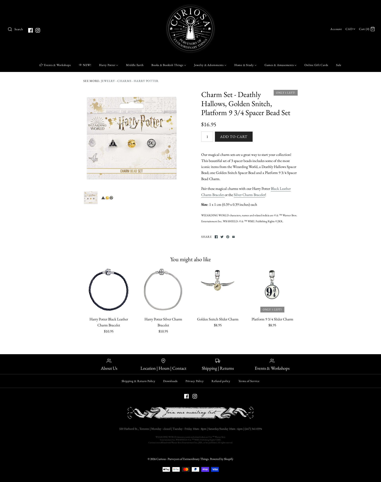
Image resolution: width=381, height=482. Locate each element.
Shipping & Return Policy (138, 381)
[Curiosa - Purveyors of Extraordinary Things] (190, 6)
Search (18, 29)
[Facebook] (30, 30)
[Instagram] (38, 30)
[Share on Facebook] (216, 236)
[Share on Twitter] (221, 236)
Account (336, 29)
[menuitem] (55, 65)
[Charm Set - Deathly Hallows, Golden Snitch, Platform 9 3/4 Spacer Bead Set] (131, 138)
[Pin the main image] (227, 236)
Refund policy (221, 381)
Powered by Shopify (221, 459)
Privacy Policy (195, 381)
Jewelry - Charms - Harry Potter (130, 81)
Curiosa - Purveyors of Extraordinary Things (182, 459)
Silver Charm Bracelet (249, 194)
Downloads (170, 381)
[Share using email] (233, 236)
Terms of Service (249, 381)
